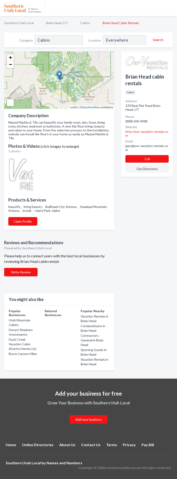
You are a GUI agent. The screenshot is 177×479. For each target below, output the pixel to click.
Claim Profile (23, 221)
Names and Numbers (64, 463)
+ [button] (10, 57)
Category (26, 40)
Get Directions (147, 169)
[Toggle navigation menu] (170, 8)
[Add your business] (88, 414)
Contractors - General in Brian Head (92, 340)
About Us (67, 444)
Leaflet (73, 107)
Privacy (129, 444)
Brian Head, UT (57, 23)
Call (147, 159)
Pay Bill (148, 444)
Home (11, 444)
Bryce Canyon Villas (23, 354)
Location (94, 40)
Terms (111, 444)
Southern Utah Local (19, 23)
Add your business (88, 419)
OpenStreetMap (90, 107)
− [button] (10, 64)
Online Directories (37, 444)
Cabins (85, 23)
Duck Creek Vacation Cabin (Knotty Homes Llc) (22, 344)
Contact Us (90, 444)
